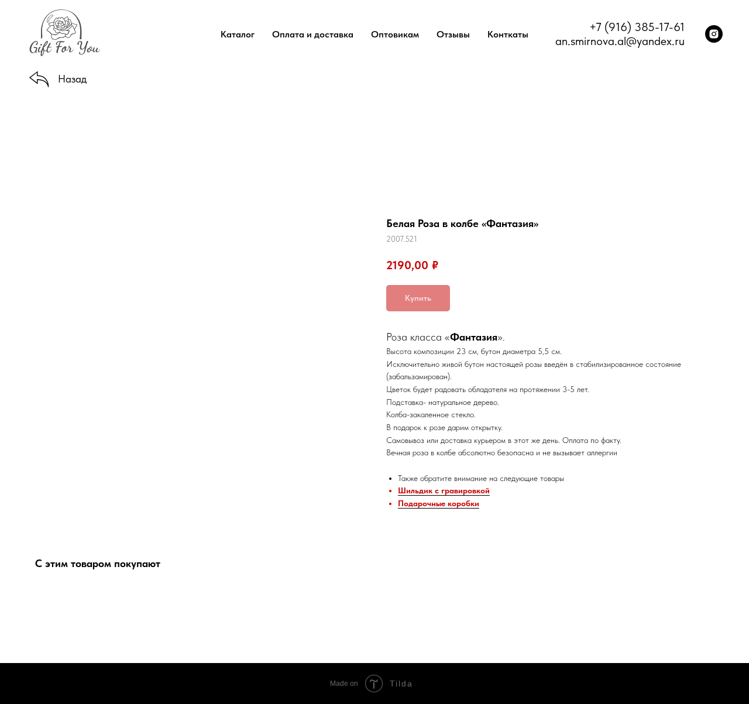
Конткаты (507, 34)
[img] (39, 80)
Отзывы (453, 34)
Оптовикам (395, 34)
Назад (72, 79)
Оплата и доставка (312, 34)
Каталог (238, 34)
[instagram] (714, 34)
